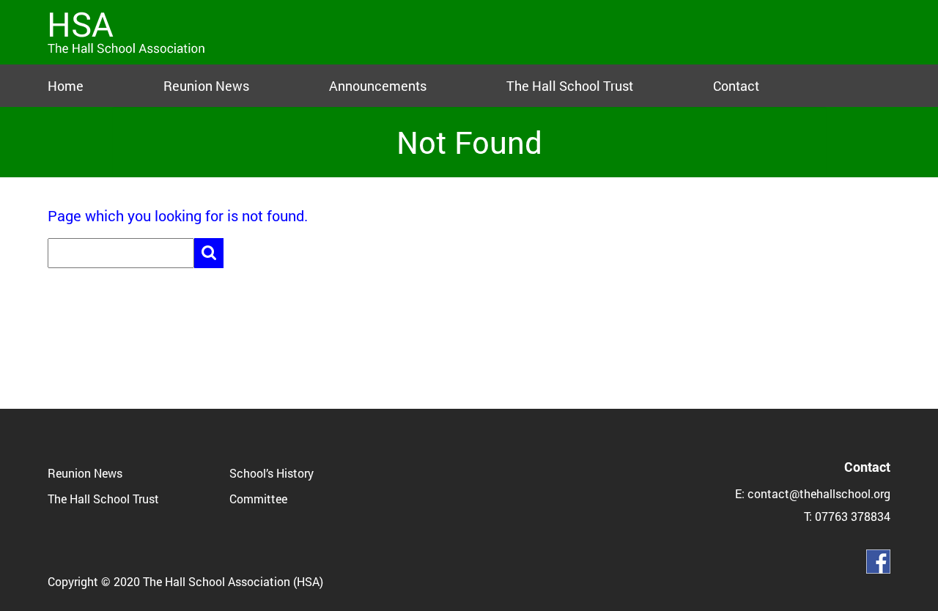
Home (66, 86)
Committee (258, 498)
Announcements (377, 86)
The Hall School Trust (569, 86)
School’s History (271, 473)
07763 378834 (852, 516)
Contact (736, 86)
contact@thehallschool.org (818, 493)
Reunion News (206, 86)
